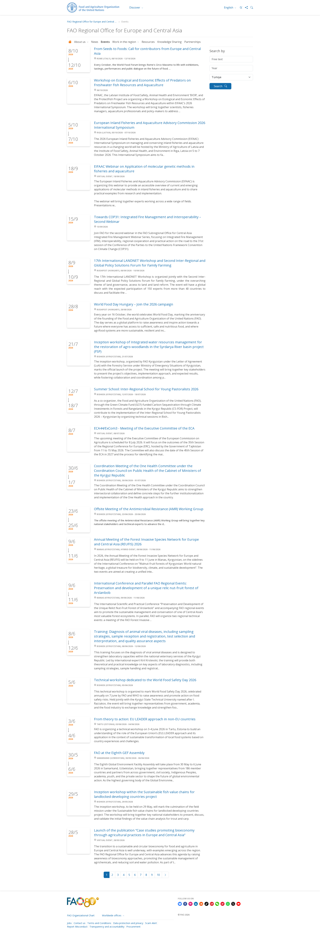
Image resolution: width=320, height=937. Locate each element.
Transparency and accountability (107, 926)
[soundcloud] (201, 903)
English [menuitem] (229, 7)
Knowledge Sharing (169, 42)
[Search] (250, 7)
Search (218, 86)
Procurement (133, 926)
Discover (135, 7)
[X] (233, 903)
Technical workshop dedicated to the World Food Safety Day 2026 (145, 680)
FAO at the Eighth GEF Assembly (119, 752)
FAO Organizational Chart (80, 915)
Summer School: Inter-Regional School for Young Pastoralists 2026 (146, 389)
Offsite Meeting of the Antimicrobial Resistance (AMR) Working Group (148, 509)
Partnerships (192, 42)
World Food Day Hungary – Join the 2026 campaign (133, 304)
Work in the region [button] (124, 42)
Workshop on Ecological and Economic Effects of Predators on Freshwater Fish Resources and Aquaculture (142, 82)
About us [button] (80, 42)
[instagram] (190, 903)
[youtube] (238, 903)
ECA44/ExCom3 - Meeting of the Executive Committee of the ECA (144, 428)
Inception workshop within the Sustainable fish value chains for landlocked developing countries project (144, 794)
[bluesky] (180, 903)
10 (158, 875)
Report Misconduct (77, 926)
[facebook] (185, 903)
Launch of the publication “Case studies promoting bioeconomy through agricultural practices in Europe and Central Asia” (144, 832)
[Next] (165, 875)
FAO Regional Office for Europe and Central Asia (92, 21)
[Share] (245, 7)
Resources (148, 42)
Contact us (79, 923)
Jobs (69, 923)
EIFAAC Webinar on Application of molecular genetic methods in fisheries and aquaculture (144, 168)
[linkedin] (196, 903)
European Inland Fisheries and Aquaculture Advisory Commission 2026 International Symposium (149, 125)
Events (105, 42)
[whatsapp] (228, 903)
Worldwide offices (112, 915)
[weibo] (222, 903)
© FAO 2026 (184, 914)
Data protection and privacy (128, 923)
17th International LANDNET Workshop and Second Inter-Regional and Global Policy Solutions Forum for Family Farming (149, 263)
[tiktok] (206, 903)
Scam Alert (151, 923)
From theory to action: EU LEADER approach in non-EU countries (145, 719)
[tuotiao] (212, 903)
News (94, 42)
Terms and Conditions (99, 923)
